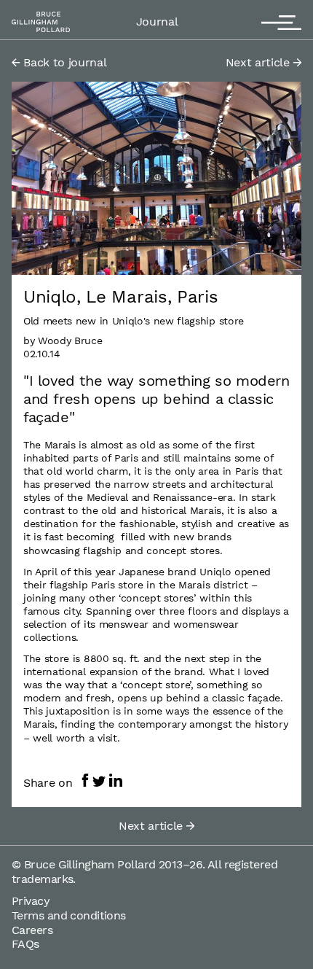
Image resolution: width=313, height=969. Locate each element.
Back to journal (63, 62)
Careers (32, 930)
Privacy (30, 901)
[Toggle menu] (281, 20)
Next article (259, 62)
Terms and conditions (69, 915)
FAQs (25, 944)
